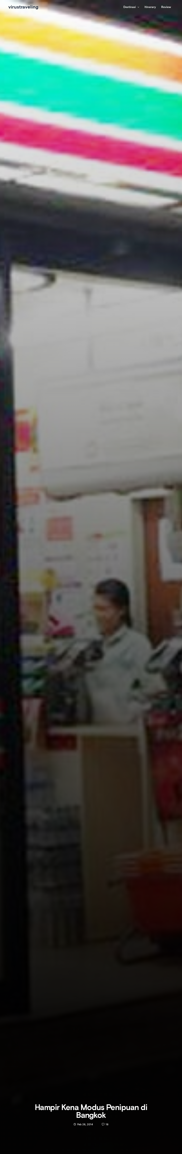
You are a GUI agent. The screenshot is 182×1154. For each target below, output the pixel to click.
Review (166, 7)
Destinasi (129, 7)
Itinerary (150, 7)
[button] (137, 7)
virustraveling (23, 7)
